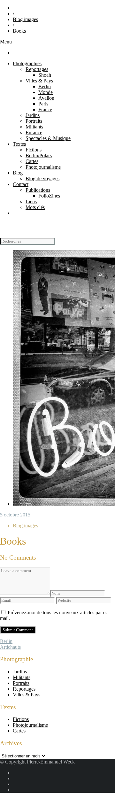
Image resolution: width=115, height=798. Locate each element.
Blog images (25, 19)
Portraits (34, 121)
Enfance (34, 132)
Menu (6, 41)
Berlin (44, 86)
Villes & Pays (39, 80)
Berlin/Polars (39, 155)
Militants (34, 126)
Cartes (32, 161)
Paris (43, 103)
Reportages (37, 69)
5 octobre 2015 (15, 514)
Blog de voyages (42, 178)
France (45, 109)
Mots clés (35, 207)
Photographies (27, 63)
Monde (45, 92)
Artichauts (10, 647)
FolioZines (49, 195)
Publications (38, 190)
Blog (18, 172)
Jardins (33, 115)
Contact (20, 184)
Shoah (44, 75)
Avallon (46, 98)
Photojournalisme (43, 167)
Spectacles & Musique (48, 138)
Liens (31, 201)
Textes (19, 144)
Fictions (34, 149)
